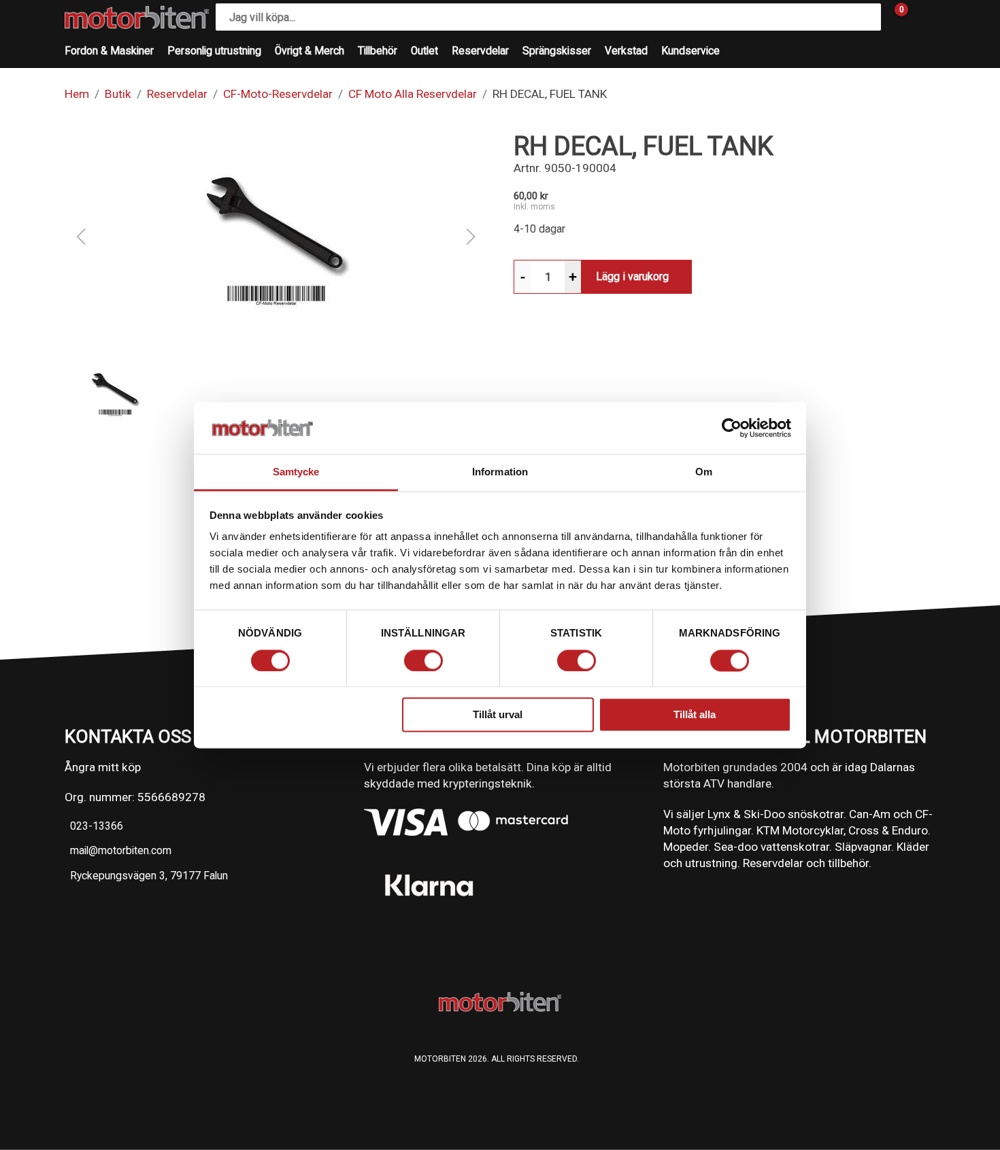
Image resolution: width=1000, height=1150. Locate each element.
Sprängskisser (556, 51)
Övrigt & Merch (309, 51)
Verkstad (626, 51)
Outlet (424, 51)
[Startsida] (137, 17)
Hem (77, 94)
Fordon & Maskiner (109, 51)
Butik (118, 94)
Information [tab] (500, 472)
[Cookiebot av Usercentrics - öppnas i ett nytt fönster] (731, 428)
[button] (275, 237)
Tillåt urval (497, 715)
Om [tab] (703, 472)
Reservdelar (480, 51)
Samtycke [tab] (296, 472)
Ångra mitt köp (103, 767)
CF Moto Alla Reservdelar (412, 94)
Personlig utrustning (214, 51)
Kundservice (690, 51)
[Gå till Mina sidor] (921, 17)
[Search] (867, 17)
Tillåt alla (694, 715)
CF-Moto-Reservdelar (278, 94)
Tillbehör (377, 51)
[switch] (423, 660)
